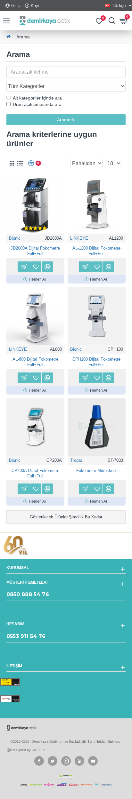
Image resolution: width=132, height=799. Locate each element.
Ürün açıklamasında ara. (38, 104)
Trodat (76, 460)
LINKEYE (79, 238)
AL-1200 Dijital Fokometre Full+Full (96, 251)
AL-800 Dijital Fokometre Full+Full (35, 362)
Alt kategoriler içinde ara (37, 97)
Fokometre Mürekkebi (96, 470)
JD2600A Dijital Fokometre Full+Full (35, 251)
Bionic (15, 238)
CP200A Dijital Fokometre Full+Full (35, 473)
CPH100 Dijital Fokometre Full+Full (96, 362)
